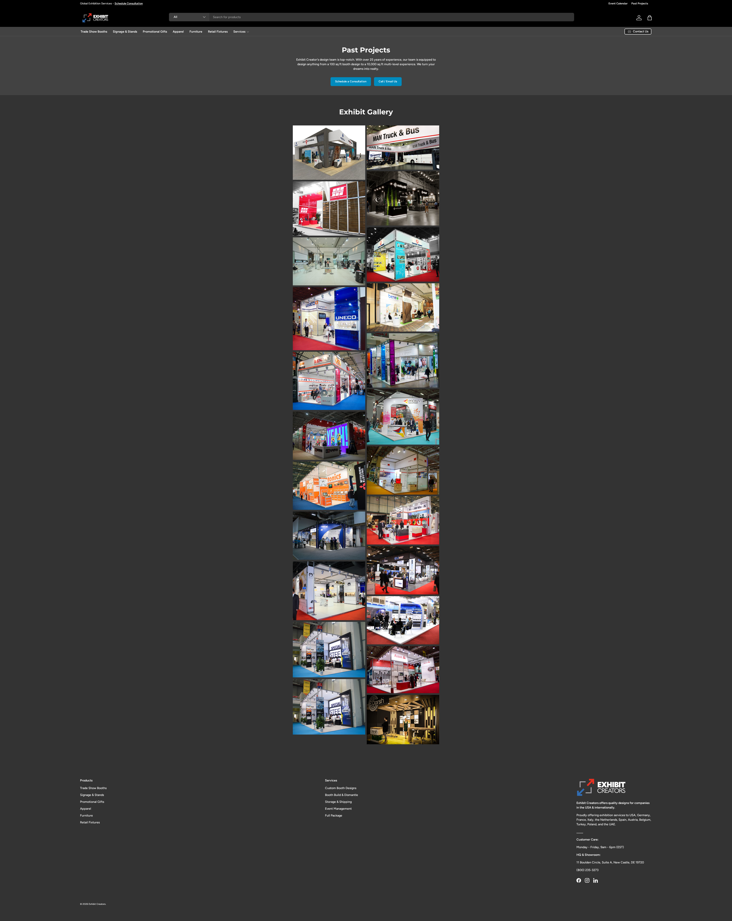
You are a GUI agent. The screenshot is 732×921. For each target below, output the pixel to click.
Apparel (178, 31)
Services (239, 31)
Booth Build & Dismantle (341, 795)
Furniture (195, 31)
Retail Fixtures (218, 31)
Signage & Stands (125, 31)
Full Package (333, 815)
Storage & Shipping (338, 802)
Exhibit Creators (97, 904)
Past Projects (639, 3)
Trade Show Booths (94, 31)
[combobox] (371, 17)
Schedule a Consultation (350, 81)
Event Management (338, 808)
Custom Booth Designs (340, 788)
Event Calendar (618, 3)
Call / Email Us (388, 81)
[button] (649, 18)
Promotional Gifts (155, 31)
